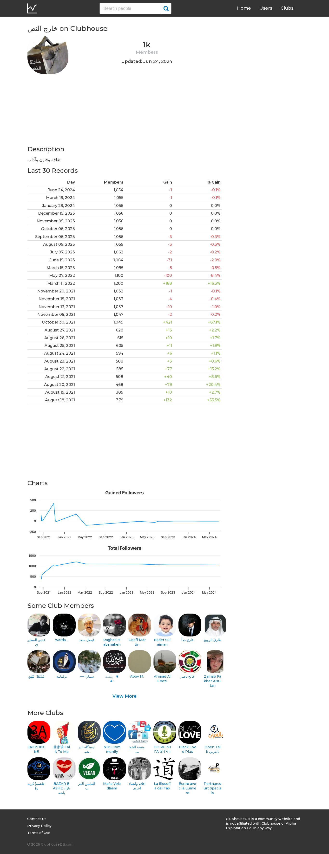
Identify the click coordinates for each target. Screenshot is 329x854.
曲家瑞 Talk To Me (61, 749)
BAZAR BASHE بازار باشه (61, 788)
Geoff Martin (137, 642)
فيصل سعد (86, 640)
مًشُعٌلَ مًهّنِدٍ (36, 676)
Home (244, 8)
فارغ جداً (187, 640)
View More (124, 696)
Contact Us (36, 819)
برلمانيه (61, 676)
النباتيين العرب (86, 785)
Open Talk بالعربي (212, 749)
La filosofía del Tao (162, 785)
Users (265, 8)
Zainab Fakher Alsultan (212, 681)
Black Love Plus (187, 749)
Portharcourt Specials (212, 788)
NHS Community (112, 749)
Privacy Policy (39, 826)
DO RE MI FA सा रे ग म (162, 749)
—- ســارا (87, 676)
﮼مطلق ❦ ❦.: (112, 678)
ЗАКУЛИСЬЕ (36, 749)
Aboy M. (137, 676)
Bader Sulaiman (162, 642)
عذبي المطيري (36, 642)
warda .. (61, 640)
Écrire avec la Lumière (187, 788)
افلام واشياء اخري (137, 785)
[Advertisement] (124, 111)
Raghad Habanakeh (112, 642)
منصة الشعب (137, 749)
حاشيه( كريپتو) (36, 785)
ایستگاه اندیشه (87, 749)
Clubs (287, 8)
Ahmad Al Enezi (162, 678)
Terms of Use (38, 833)
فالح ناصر (187, 676)
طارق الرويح (212, 640)
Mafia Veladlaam (112, 785)
